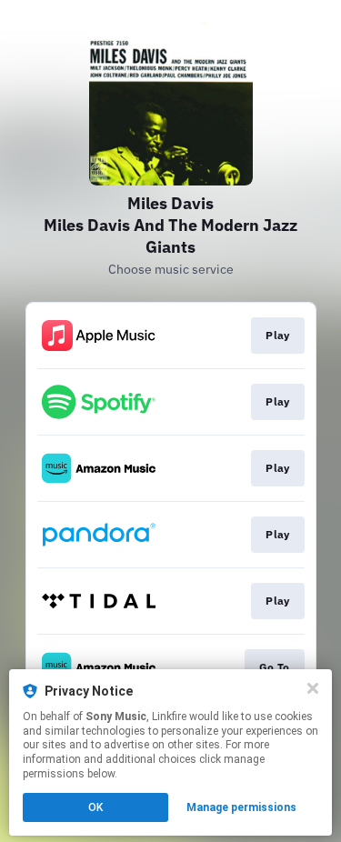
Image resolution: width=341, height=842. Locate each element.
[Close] (312, 688)
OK (95, 807)
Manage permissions (241, 807)
